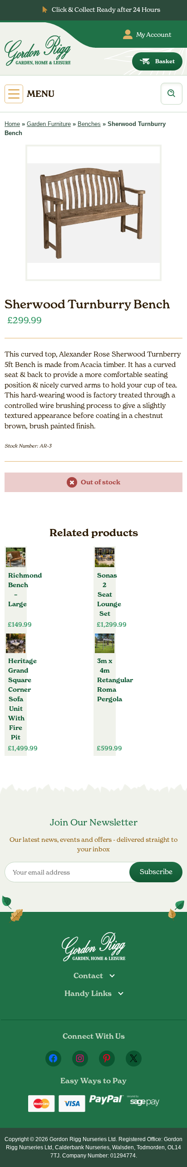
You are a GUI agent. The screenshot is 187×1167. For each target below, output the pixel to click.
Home (12, 124)
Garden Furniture (49, 124)
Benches (89, 124)
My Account (154, 34)
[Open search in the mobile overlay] (171, 94)
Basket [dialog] (165, 61)
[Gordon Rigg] (38, 50)
